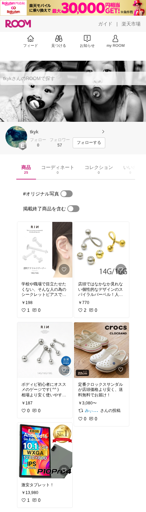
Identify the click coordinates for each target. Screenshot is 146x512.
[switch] (66, 193)
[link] (44, 250)
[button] (16, 137)
